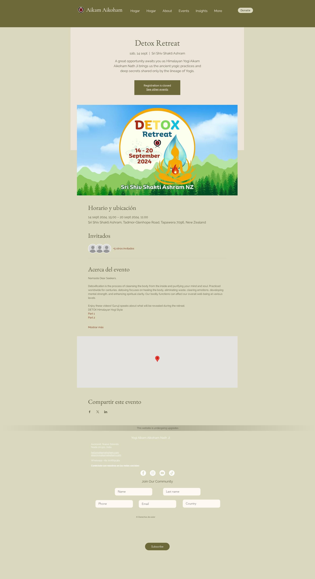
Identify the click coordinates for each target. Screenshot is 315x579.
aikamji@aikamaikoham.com (106, 455)
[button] (167, 9)
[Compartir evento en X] (97, 412)
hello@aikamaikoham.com (105, 452)
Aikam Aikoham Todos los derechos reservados (118, 511)
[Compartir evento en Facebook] (89, 412)
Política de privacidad (215, 511)
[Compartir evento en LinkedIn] (105, 412)
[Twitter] (153, 473)
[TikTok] (172, 473)
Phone (98, 498)
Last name (168, 486)
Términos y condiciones (154, 511)
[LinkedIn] (162, 473)
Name (118, 486)
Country (187, 497)
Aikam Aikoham (104, 10)
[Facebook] (143, 473)
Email (142, 498)
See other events (157, 89)
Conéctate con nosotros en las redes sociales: (115, 465)
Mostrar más (96, 327)
